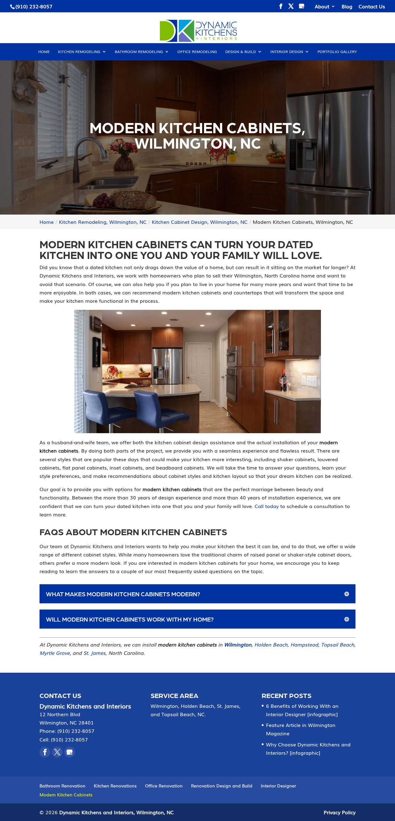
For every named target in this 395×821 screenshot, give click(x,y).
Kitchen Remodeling (79, 51)
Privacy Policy (340, 812)
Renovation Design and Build (221, 785)
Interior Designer (278, 785)
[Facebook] (45, 752)
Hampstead (304, 644)
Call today (267, 506)
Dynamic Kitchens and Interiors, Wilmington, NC (116, 812)
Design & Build (240, 51)
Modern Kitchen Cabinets (66, 794)
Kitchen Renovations (115, 785)
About (322, 7)
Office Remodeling (197, 51)
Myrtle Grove (55, 652)
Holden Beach (271, 644)
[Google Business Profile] (69, 752)
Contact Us (372, 7)
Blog (347, 7)
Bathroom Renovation (62, 785)
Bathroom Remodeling (139, 51)
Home (44, 51)
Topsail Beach (337, 644)
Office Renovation (164, 785)
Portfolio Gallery (337, 51)
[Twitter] (57, 752)
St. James (94, 652)
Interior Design (286, 51)
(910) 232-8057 (33, 6)
